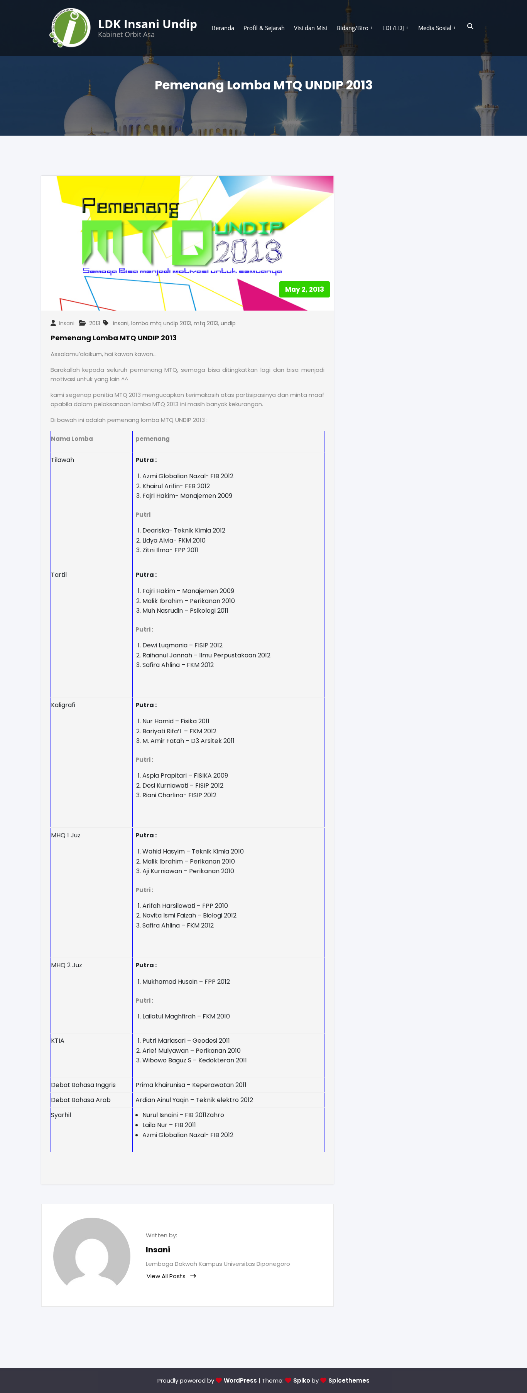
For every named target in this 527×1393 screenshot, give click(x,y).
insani (120, 323)
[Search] (471, 26)
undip (228, 323)
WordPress (240, 1380)
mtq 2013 (206, 323)
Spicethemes (349, 1380)
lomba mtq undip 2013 (161, 323)
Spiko (301, 1380)
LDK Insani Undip (147, 24)
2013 (94, 323)
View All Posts (167, 1276)
